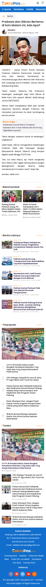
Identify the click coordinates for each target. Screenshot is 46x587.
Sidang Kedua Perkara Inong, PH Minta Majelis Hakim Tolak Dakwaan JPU (11, 208)
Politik (30, 9)
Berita (10, 16)
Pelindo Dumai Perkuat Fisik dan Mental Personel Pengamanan (27, 290)
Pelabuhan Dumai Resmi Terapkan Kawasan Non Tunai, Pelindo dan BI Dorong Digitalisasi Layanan (22, 127)
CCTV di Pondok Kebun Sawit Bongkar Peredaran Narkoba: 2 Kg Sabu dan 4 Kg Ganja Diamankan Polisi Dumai (22, 368)
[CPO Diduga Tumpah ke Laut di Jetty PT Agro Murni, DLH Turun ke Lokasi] (6, 478)
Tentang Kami (10, 555)
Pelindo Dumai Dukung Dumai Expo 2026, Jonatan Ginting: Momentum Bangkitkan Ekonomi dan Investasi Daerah (28, 306)
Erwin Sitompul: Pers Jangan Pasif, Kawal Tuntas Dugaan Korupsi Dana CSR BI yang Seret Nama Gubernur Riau (23, 404)
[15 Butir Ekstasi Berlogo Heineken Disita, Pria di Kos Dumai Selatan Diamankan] (6, 520)
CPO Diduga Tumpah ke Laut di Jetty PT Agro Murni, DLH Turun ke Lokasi (23, 378)
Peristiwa (19, 9)
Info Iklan (17, 562)
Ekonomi (40, 9)
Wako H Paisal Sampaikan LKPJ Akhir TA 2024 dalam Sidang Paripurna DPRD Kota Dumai (32, 209)
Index (40, 187)
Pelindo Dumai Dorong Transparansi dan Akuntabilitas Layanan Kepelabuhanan (29, 261)
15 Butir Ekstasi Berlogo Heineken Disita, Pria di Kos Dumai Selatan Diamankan (21, 416)
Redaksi (11, 30)
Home (7, 9)
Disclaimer (37, 559)
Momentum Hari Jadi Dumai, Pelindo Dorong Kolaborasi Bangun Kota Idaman (27, 275)
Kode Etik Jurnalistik (20, 559)
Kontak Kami (29, 562)
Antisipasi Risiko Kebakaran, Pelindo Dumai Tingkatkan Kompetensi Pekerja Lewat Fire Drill (28, 246)
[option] (12, 204)
